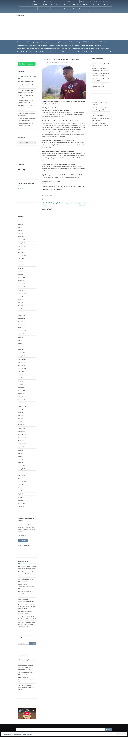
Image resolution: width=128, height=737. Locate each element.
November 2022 (22, 362)
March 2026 (21, 236)
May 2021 (20, 418)
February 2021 (21, 428)
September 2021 (22, 406)
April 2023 (20, 346)
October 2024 (21, 290)
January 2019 (21, 506)
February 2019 (21, 503)
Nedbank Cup (46, 8)
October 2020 (21, 440)
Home (24, 1)
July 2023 (20, 337)
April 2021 (20, 421)
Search (18, 727)
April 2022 (20, 384)
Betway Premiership (60, 1)
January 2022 (21, 393)
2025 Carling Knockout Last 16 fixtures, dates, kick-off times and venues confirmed (26, 606)
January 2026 (21, 243)
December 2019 (22, 472)
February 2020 (21, 465)
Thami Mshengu (55, 62)
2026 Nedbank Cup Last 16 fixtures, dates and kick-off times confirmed (26, 594)
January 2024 (21, 318)
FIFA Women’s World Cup (89, 4)
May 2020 (20, 456)
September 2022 (22, 368)
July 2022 (20, 374)
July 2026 (20, 224)
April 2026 (20, 233)
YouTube (86, 52)
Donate (93, 52)
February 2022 (21, 390)
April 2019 (20, 497)
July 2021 (20, 412)
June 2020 (20, 453)
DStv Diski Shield (77, 4)
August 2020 (21, 447)
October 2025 (21, 252)
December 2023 (22, 321)
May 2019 (20, 494)
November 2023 (22, 324)
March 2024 (21, 312)
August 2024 (21, 296)
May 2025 (20, 268)
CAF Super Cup (97, 1)
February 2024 (21, 315)
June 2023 (20, 340)
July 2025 (20, 261)
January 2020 (21, 469)
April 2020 (20, 459)
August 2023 (21, 334)
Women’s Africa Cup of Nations (93, 8)
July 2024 (20, 299)
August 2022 (21, 371)
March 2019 (21, 500)
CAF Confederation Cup (86, 1)
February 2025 (21, 277)
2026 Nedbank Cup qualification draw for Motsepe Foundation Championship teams (26, 624)
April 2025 (20, 271)
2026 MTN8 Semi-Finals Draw (26, 81)
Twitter (109, 8)
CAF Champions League (73, 1)
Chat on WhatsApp (28, 64)
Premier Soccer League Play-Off (59, 8)
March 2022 (21, 387)
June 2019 (20, 491)
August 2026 (21, 221)
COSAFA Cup (36, 4)
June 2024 (20, 302)
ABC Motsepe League (37, 1)
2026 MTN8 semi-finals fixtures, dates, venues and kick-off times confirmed (26, 108)
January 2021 (21, 431)
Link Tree (102, 11)
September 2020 (22, 443)
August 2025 (21, 258)
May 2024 (20, 305)
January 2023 (21, 356)
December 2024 (22, 283)
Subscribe (108, 11)
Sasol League (72, 8)
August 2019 (21, 484)
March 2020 (21, 462)
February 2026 (21, 240)
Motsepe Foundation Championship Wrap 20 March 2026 (26, 586)
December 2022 (22, 359)
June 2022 (20, 378)
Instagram (89, 11)
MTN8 (39, 8)
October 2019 (21, 478)
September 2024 (22, 293)
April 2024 (20, 309)
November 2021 (22, 400)
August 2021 (21, 409)
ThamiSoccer (20, 15)
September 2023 (22, 330)
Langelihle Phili (47, 199)
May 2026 (20, 230)
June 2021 (20, 415)
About (28, 1)
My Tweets (20, 188)
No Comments (65, 62)
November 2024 (22, 287)
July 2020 (20, 450)
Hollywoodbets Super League (104, 4)
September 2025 (22, 255)
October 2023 (21, 327)
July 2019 (20, 487)
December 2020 (22, 434)
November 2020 (22, 437)
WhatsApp (95, 11)
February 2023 (21, 352)
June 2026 (20, 227)
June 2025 (20, 265)
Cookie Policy (29, 734)
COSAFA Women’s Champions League (51, 4)
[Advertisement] (64, 27)
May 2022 (20, 381)
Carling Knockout (107, 1)
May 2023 (20, 343)
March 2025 (21, 274)
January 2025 (21, 280)
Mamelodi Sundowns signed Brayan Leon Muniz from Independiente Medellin (25, 574)
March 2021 (21, 425)
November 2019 (22, 475)
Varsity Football (80, 8)
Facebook (82, 11)
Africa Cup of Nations (49, 1)
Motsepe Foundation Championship (28, 8)
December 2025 (22, 246)
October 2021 (21, 403)
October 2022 (21, 365)
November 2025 (22, 249)
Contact (104, 8)
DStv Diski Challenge (66, 4)
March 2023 (21, 349)
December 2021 (22, 396)
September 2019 (22, 481)
